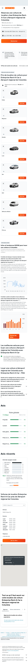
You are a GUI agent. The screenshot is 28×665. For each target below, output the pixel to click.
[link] (14, 336)
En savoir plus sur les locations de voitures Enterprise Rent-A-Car (13, 620)
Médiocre (6, 471)
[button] (2, 8)
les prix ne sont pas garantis (13, 650)
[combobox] (7, 23)
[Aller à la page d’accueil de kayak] (9, 8)
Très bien (6, 464)
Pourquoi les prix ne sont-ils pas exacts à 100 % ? (12, 660)
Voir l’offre (22, 103)
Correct (6, 467)
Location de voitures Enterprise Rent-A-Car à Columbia (13, 636)
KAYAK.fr (2, 632)
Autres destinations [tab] (15, 609)
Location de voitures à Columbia (13, 635)
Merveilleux (7, 462)
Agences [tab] (5, 609)
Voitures (7, 632)
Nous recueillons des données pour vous (12, 657)
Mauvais (6, 472)
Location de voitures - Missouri (13, 634)
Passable (6, 469)
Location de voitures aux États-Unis (18, 632)
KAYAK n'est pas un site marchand (11, 655)
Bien (5, 466)
